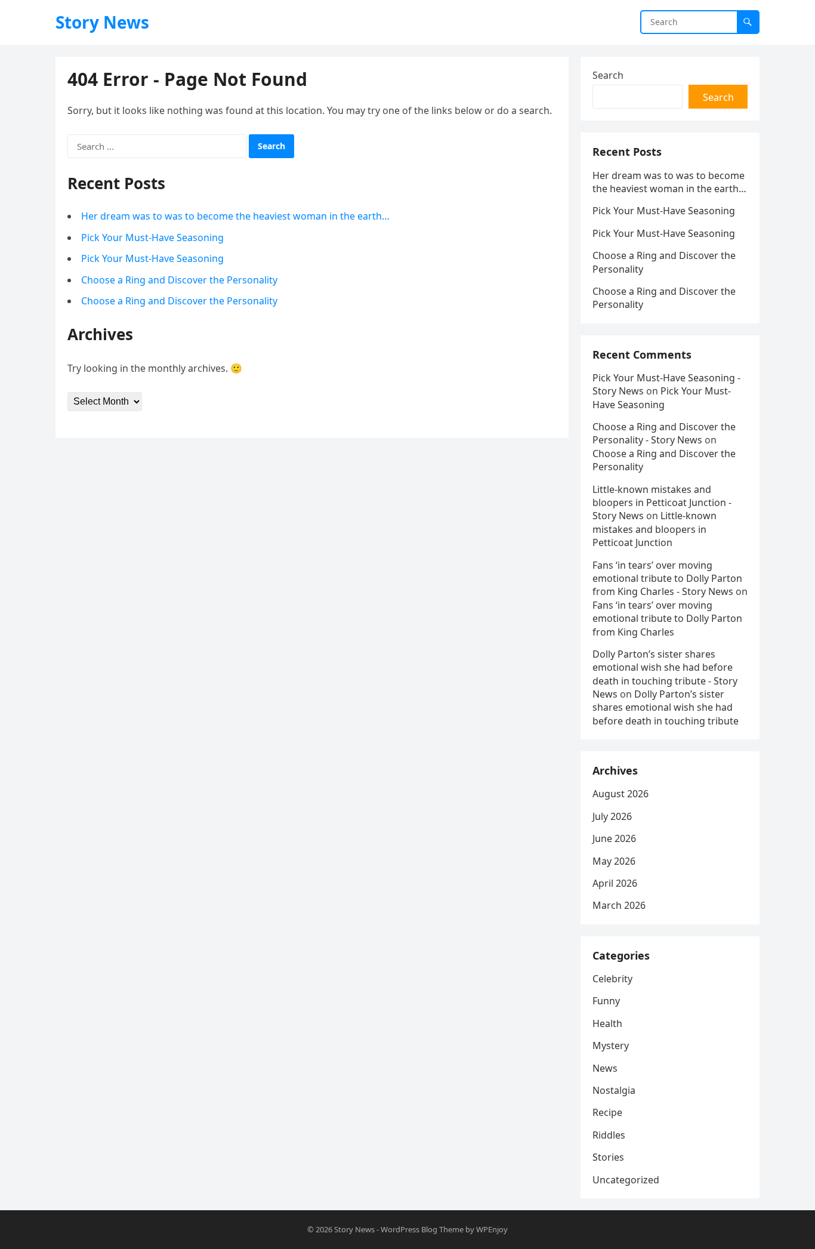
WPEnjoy (492, 1229)
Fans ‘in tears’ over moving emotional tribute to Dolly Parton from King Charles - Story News (667, 579)
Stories (608, 1157)
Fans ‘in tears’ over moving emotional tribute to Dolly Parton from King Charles (667, 619)
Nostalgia (613, 1090)
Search (607, 75)
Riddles (608, 1135)
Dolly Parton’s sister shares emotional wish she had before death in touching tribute (665, 707)
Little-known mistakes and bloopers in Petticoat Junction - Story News (661, 503)
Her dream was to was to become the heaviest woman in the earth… (235, 216)
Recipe (607, 1112)
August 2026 (620, 793)
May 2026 (613, 861)
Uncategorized (625, 1179)
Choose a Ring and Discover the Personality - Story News (664, 433)
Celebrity (612, 978)
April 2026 (614, 883)
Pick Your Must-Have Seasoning (152, 237)
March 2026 (619, 905)
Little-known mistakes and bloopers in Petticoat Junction (654, 529)
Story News (102, 22)
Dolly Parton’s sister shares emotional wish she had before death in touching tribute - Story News (664, 674)
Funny (606, 1000)
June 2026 (614, 838)
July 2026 (612, 816)
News (605, 1068)
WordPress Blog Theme (422, 1229)
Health (607, 1023)
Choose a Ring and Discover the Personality (179, 279)
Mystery (610, 1045)
